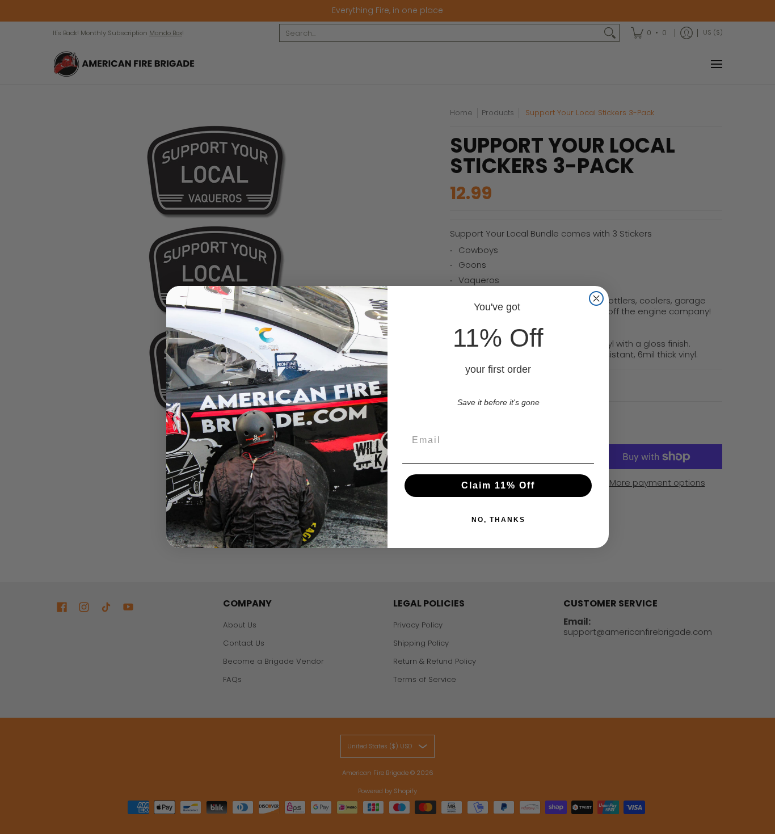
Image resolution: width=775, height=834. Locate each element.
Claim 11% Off (498, 485)
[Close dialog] (596, 298)
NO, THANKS (498, 520)
